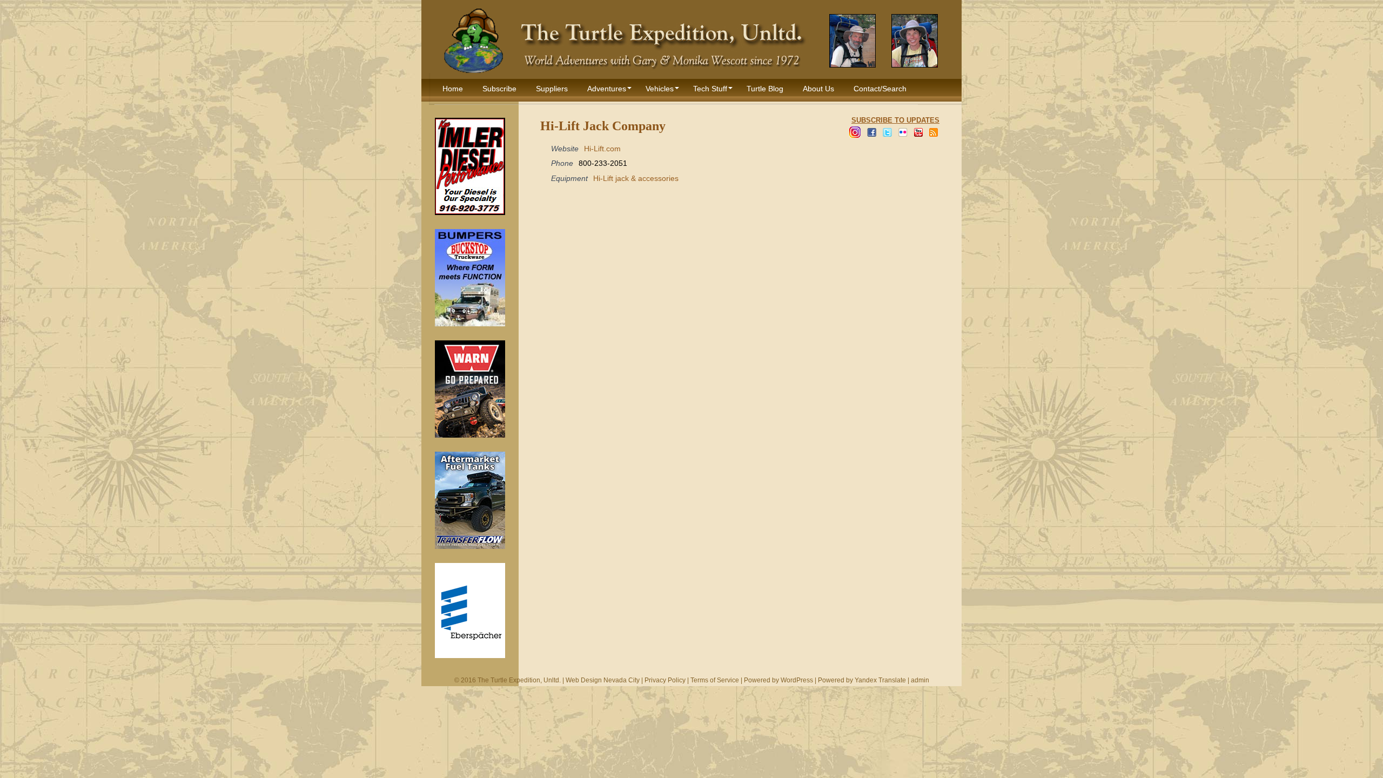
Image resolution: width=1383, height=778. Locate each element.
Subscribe (499, 88)
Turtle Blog (765, 88)
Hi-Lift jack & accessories (636, 178)
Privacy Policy (665, 680)
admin (920, 680)
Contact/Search (880, 88)
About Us (818, 88)
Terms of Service (714, 680)
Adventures (606, 88)
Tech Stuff (710, 88)
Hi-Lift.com (602, 148)
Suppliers (552, 88)
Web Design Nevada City (603, 680)
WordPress (797, 680)
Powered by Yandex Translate (862, 680)
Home (452, 88)
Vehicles (660, 88)
